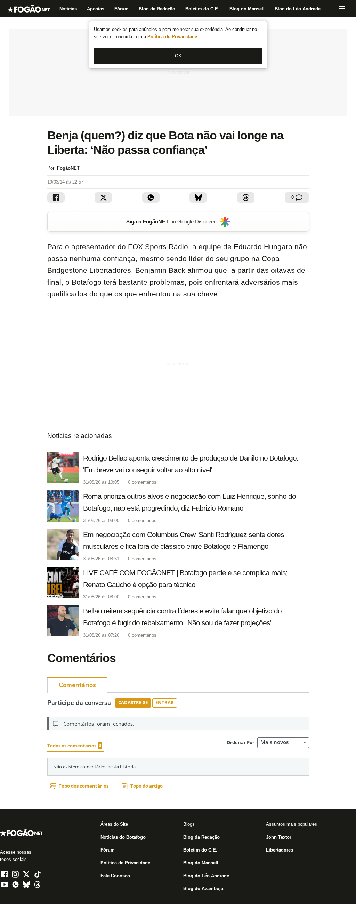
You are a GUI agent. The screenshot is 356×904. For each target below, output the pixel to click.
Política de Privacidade (173, 36)
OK (178, 55)
